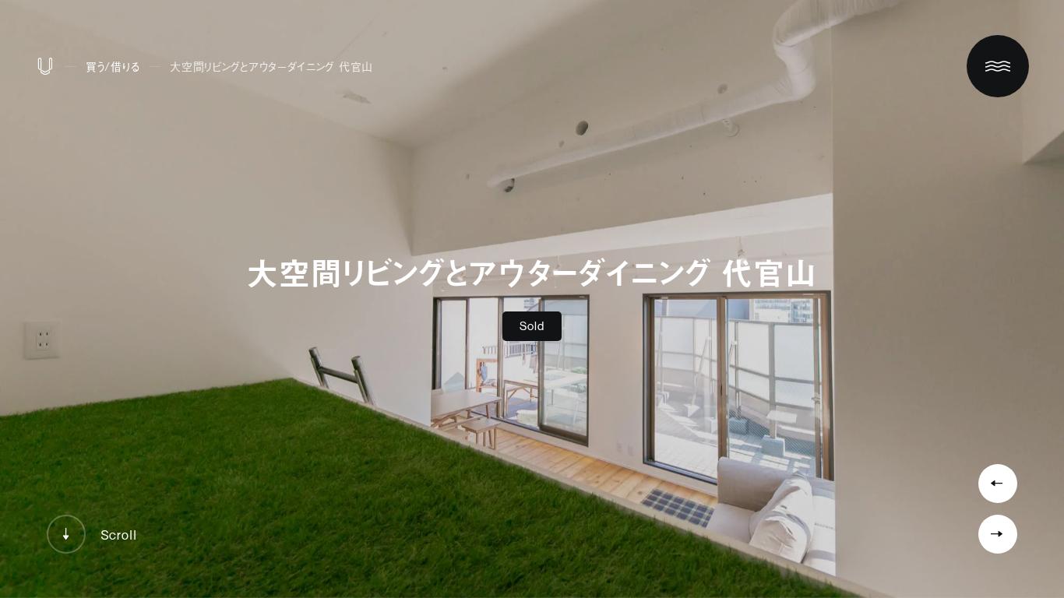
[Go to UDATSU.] (45, 70)
